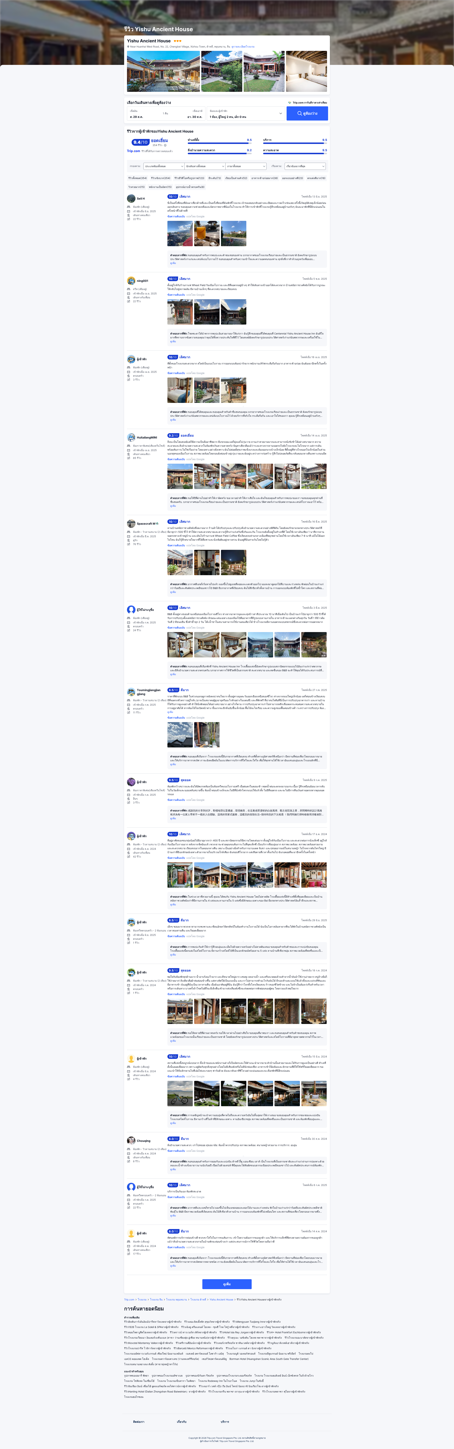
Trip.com (129, 1299)
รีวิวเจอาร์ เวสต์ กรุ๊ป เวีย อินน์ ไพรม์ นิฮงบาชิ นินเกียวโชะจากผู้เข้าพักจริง (239, 1386)
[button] (374, 6)
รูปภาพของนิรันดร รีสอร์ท (200, 1375)
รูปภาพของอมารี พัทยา (136, 1375)
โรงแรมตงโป (306, 1353)
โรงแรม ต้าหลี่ (198, 1299)
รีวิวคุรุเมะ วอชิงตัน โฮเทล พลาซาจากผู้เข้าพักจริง (255, 1337)
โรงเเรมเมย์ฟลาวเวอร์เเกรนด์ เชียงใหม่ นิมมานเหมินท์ (153, 1353)
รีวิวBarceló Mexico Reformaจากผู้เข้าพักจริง (198, 1348)
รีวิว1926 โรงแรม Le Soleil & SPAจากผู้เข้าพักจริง (151, 1326)
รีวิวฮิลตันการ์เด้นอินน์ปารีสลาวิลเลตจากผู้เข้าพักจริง (152, 1321)
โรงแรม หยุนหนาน (176, 1299)
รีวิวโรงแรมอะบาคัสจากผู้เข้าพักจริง (304, 1337)
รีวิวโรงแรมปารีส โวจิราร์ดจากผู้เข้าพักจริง (147, 1348)
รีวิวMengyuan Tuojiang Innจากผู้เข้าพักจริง (256, 1321)
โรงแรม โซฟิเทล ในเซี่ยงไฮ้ (139, 1380)
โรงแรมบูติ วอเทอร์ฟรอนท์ (241, 1353)
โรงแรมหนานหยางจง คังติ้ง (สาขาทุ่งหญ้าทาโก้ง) (151, 1364)
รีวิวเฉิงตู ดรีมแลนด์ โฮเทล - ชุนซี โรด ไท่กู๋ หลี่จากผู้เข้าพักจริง (215, 1326)
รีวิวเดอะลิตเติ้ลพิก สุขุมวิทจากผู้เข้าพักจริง (207, 1321)
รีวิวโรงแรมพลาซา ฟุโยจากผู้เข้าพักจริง (283, 1391)
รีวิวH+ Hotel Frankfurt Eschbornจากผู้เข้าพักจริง (294, 1332)
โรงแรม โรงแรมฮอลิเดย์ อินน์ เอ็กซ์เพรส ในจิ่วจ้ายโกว (284, 1375)
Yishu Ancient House (221, 1299)
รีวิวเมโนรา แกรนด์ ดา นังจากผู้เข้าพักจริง (248, 1348)
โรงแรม (142, 1299)
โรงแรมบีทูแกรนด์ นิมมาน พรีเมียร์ (277, 1353)
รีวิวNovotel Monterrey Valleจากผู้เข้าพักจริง (148, 1342)
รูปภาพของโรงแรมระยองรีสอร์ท (234, 1375)
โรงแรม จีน (156, 1299)
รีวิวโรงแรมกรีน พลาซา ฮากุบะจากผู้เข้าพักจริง (233, 1391)
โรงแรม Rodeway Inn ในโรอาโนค (217, 1380)
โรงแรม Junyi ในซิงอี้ (252, 1380)
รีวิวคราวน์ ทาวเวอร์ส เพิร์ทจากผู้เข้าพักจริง (193, 1332)
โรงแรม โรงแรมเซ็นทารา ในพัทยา (176, 1380)
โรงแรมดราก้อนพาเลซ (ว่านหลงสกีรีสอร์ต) (175, 1358)
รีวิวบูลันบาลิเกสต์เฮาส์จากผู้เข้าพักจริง (288, 1342)
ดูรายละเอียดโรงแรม (243, 46)
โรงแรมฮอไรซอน (133, 1396)
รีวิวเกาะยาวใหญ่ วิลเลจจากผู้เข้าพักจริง (273, 1326)
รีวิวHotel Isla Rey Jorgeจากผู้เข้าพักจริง (242, 1332)
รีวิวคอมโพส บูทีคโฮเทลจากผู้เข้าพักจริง (145, 1332)
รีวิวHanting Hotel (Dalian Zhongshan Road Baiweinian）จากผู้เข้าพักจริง (165, 1391)
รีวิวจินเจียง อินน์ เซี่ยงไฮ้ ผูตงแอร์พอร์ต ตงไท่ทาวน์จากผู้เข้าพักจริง (160, 1386)
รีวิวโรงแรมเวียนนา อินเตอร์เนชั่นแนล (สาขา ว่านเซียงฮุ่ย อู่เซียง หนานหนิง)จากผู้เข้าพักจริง (174, 1337)
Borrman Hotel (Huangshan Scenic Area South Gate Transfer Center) (269, 1358)
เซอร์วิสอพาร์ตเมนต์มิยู (214, 1358)
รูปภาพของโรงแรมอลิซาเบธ (167, 1375)
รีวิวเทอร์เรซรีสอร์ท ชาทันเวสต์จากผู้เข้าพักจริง (239, 1342)
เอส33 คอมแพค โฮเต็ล (136, 1358)
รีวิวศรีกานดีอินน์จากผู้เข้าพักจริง (193, 1342)
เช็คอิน (133, 110)
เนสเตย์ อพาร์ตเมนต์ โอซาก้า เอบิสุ (205, 1353)
